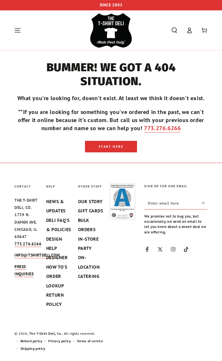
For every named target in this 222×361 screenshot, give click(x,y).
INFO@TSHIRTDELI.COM (37, 255)
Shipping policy (33, 348)
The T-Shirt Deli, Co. (45, 333)
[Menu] (17, 30)
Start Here (111, 146)
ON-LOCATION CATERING (89, 267)
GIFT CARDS (90, 211)
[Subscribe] (204, 203)
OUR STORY (90, 201)
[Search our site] (174, 30)
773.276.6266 (162, 128)
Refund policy (31, 341)
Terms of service (90, 341)
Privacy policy (59, 341)
